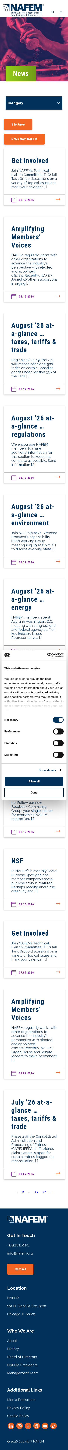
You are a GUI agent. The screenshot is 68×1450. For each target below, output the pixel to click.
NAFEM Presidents (22, 1365)
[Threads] (36, 1426)
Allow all (34, 781)
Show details (47, 770)
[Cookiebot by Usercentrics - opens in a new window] (48, 655)
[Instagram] (19, 1426)
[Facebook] (28, 1426)
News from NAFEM (24, 139)
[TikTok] (53, 1426)
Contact (20, 1269)
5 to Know (18, 124)
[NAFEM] (23, 15)
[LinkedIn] (11, 1426)
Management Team (22, 1373)
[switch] (58, 731)
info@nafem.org (20, 1253)
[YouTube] (45, 1426)
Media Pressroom (21, 1400)
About (12, 1341)
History (13, 1349)
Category (15, 103)
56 (36, 1192)
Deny (34, 792)
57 (44, 1192)
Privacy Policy (18, 1408)
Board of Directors (22, 1357)
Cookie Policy (18, 1416)
